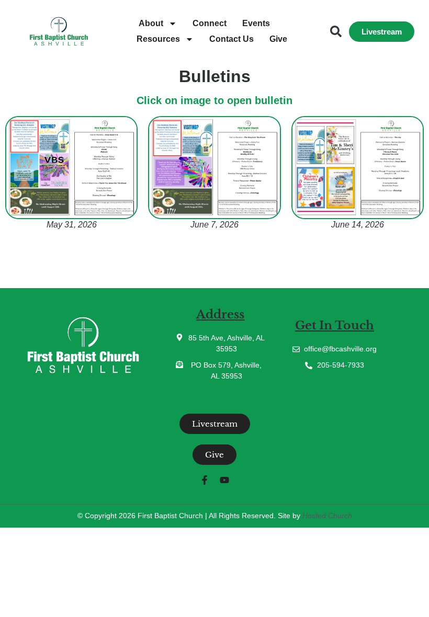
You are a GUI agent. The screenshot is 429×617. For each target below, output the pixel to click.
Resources (158, 39)
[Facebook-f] (204, 480)
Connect (210, 23)
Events (256, 23)
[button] (335, 31)
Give (278, 39)
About (151, 23)
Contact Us (231, 39)
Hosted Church (327, 515)
